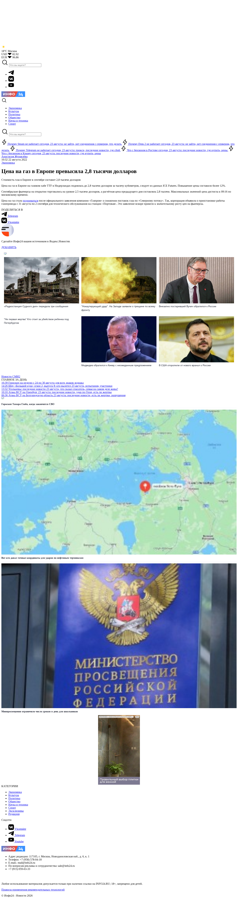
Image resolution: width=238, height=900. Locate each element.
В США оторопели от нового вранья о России (185, 365)
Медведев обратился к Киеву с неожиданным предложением (116, 365)
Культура (13, 795)
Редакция (14, 814)
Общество (14, 801)
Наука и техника (18, 804)
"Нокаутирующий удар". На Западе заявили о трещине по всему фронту (118, 308)
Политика (14, 798)
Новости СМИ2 (10, 376)
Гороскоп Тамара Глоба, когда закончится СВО (27, 404)
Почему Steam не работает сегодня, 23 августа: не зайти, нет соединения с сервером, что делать (64, 143)
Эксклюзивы (16, 810)
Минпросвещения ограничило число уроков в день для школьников (39, 711)
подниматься (30, 200)
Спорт (12, 807)
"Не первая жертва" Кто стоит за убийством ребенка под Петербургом (36, 321)
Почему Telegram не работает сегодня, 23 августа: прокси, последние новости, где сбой (68, 150)
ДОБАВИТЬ (8, 247)
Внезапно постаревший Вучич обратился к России (187, 306)
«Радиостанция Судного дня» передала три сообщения (36, 306)
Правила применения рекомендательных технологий (33, 889)
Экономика (8, 162)
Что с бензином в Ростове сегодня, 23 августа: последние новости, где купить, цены (177, 150)
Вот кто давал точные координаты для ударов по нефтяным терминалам (42, 558)
